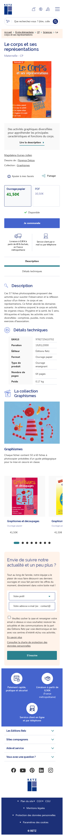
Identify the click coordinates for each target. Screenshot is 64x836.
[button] (32, 89)
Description (32, 261)
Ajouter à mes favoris (23, 176)
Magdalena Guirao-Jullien (18, 155)
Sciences (47, 32)
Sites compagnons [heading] (17, 739)
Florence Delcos (26, 160)
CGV (39, 801)
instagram (50, 770)
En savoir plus (14, 637)
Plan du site (27, 801)
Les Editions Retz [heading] (16, 730)
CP (38, 32)
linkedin (41, 770)
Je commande (32, 223)
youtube (22, 770)
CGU (47, 801)
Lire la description (30, 142)
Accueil (8, 32)
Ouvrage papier (16, 189)
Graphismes (23, 165)
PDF (37, 189)
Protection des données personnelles (35, 815)
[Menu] (57, 9)
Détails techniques (32, 271)
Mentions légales (35, 808)
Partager (51, 176)
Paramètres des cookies (35, 822)
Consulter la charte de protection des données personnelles (27, 643)
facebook (13, 770)
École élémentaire (24, 32)
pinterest (32, 770)
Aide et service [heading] (15, 748)
